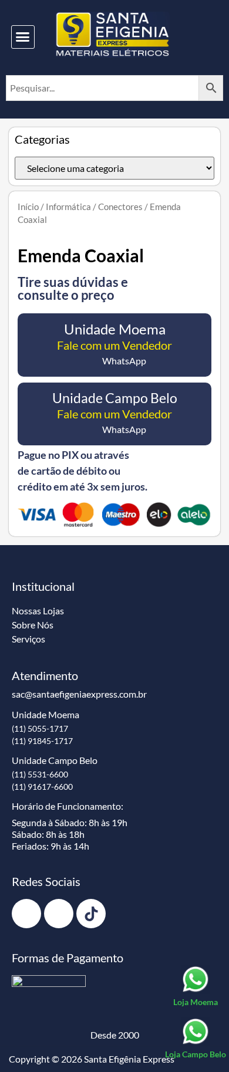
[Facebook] (26, 913)
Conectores (120, 206)
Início (28, 206)
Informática (68, 206)
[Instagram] (58, 913)
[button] (23, 37)
